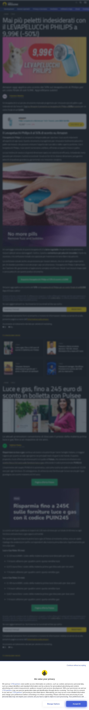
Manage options (53, 704)
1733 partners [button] (16, 684)
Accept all (76, 704)
